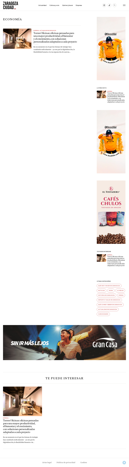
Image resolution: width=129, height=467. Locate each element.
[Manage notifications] (124, 462)
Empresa (79, 5)
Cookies (83, 462)
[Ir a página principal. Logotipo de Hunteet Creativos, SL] (10, 5)
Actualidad (42, 5)
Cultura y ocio (54, 5)
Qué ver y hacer (67, 5)
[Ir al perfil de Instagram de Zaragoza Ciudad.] (104, 5)
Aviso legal (47, 462)
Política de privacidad (66, 462)
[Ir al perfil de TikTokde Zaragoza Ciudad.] (109, 5)
